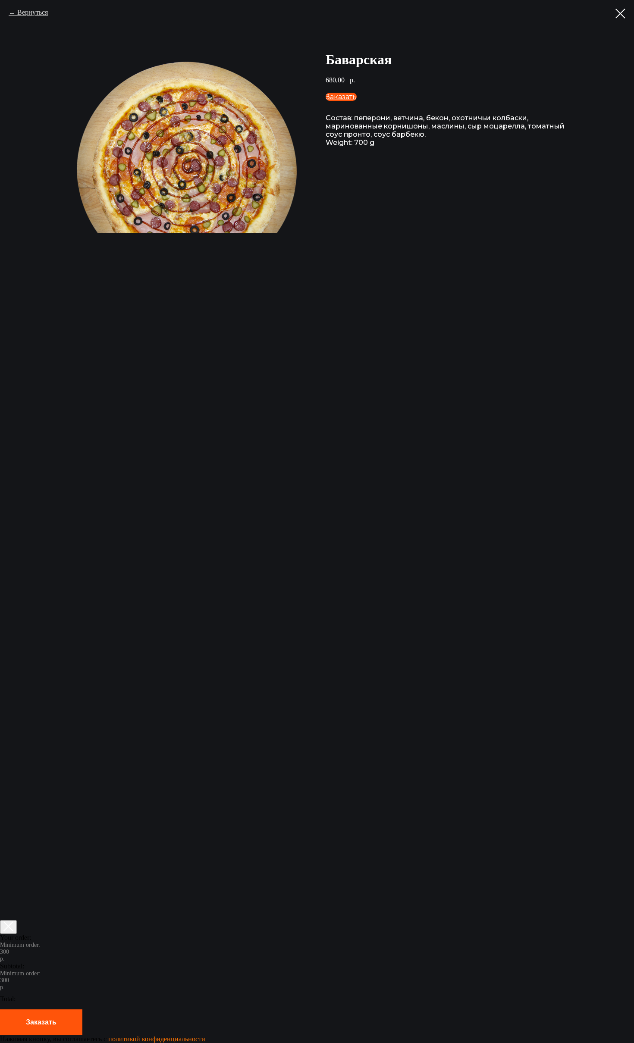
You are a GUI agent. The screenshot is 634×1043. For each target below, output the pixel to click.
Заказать (41, 1022)
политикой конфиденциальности (156, 1039)
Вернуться (32, 12)
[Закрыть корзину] (8, 927)
